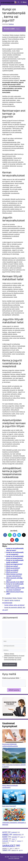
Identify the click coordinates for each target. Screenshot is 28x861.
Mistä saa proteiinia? (13, 568)
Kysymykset (8, 598)
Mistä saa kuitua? (12, 572)
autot (6, 832)
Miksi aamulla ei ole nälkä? (15, 582)
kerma (12, 600)
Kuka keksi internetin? (9, 806)
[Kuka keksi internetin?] (14, 797)
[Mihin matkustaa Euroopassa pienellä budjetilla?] (14, 756)
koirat (6, 837)
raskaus (20, 841)
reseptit (5, 843)
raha (13, 841)
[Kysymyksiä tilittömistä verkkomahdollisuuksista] (14, 736)
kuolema (16, 837)
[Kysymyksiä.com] (9, 2)
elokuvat (15, 832)
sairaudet (11, 845)
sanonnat (5, 848)
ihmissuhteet (18, 834)
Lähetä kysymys (14, 690)
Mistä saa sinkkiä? (12, 570)
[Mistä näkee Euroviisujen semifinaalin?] (14, 776)
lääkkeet (6, 839)
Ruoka (14, 598)
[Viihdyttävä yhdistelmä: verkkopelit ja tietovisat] (14, 815)
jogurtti (6, 600)
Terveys (19, 598)
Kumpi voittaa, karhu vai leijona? (14, 605)
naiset (14, 839)
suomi (17, 848)
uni (21, 850)
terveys (14, 850)
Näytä (17, 28)
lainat (22, 837)
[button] (18, 2)
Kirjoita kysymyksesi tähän (10, 678)
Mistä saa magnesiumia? (14, 564)
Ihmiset (7, 834)
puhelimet (6, 841)
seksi (12, 848)
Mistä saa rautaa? (12, 566)
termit (6, 850)
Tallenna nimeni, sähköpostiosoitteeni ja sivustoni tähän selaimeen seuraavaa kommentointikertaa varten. (14, 657)
